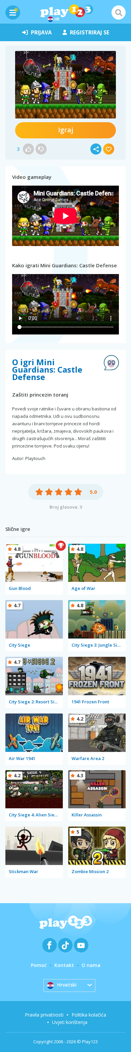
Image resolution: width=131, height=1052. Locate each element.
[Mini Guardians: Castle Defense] (65, 84)
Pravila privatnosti (44, 1014)
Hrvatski (67, 984)
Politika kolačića (89, 1014)
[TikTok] (65, 945)
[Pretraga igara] (119, 12)
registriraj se (89, 32)
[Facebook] (49, 945)
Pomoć (39, 965)
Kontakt (64, 965)
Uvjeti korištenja (69, 1022)
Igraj (65, 129)
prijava (41, 32)
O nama (91, 965)
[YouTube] (81, 945)
